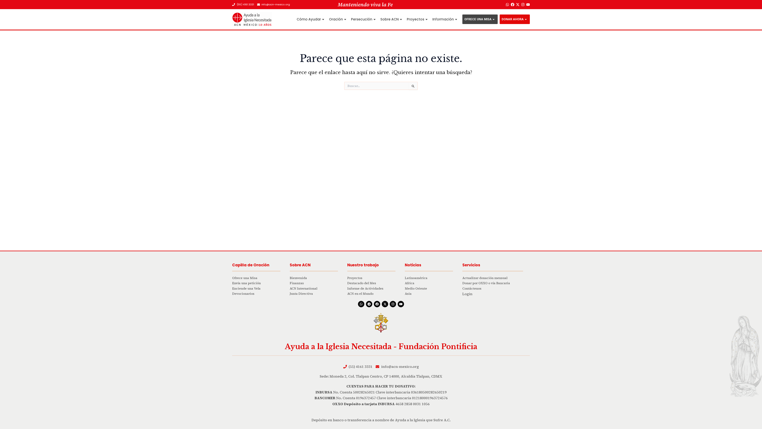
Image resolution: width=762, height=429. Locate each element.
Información (443, 19)
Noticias (413, 265)
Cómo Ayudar (309, 19)
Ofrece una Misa (478, 19)
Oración (336, 19)
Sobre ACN (389, 19)
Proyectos (415, 19)
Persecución (361, 19)
